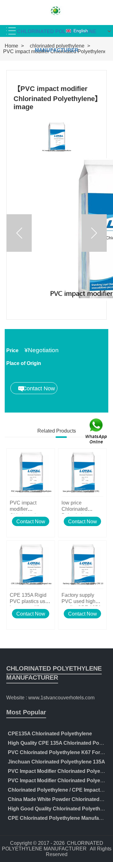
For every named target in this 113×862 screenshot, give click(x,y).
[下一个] (94, 233)
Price (12, 350)
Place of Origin (23, 363)
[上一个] (19, 233)
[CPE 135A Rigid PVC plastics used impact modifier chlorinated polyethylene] (30, 565)
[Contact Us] (97, 431)
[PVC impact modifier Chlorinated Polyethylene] (30, 472)
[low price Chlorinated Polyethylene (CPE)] (82, 472)
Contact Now (30, 521)
